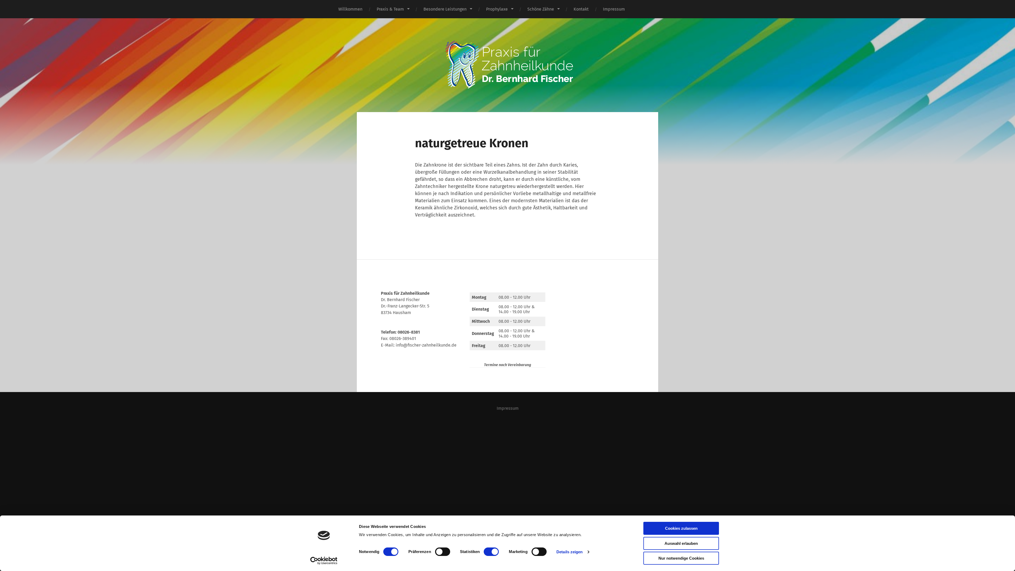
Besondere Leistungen (445, 9)
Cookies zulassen (681, 528)
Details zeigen (569, 552)
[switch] (442, 551)
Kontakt (581, 9)
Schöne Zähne (540, 9)
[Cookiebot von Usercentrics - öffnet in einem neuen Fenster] (324, 561)
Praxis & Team (390, 9)
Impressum (614, 9)
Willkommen (350, 9)
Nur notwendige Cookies (681, 558)
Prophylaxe (497, 9)
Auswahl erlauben (681, 543)
